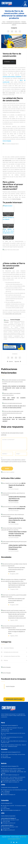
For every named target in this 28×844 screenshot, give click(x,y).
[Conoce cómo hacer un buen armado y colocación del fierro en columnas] (14, 529)
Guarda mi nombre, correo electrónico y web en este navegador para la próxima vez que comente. (13, 460)
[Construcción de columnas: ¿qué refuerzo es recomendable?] (14, 494)
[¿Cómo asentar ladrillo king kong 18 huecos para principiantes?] (14, 542)
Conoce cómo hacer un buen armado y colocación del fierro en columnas (18, 533)
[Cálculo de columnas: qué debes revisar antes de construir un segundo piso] (14, 565)
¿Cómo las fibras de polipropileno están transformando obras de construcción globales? (14, 419)
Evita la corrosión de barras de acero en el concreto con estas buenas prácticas (14, 406)
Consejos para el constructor (11, 652)
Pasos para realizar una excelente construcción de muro (14, 398)
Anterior (11, 361)
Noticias (6, 660)
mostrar (12, 61)
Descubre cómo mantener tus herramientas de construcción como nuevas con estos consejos (14, 388)
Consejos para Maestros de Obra (12, 656)
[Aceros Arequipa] (7, 321)
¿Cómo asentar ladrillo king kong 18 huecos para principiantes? (17, 547)
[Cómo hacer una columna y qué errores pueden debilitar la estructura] (14, 596)
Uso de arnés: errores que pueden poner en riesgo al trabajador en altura (17, 631)
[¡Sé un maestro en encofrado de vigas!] (11, 483)
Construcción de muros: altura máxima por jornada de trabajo (17, 520)
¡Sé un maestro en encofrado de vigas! (17, 485)
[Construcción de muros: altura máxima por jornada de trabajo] (14, 515)
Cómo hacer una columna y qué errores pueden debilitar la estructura (16, 600)
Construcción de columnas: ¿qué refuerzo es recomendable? (17, 498)
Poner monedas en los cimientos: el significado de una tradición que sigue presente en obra (17, 585)
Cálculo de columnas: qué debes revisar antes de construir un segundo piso (16, 569)
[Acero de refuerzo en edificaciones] (10, 507)
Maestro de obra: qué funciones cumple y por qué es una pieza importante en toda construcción (17, 616)
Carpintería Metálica (9, 648)
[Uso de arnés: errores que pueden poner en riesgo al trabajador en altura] (14, 627)
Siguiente (17, 361)
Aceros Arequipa (15, 319)
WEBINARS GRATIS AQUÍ (14, 699)
